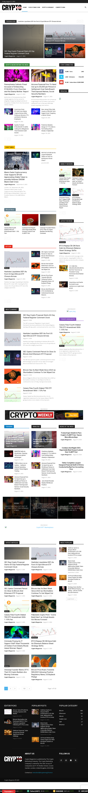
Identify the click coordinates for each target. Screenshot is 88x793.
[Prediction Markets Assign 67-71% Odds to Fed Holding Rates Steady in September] (35, 127)
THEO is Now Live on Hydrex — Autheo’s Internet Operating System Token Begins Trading (21, 467)
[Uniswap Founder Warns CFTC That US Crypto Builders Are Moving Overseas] (48, 220)
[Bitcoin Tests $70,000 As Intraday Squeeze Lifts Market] (8, 711)
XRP (24, 224)
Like (82, 71)
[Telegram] (71, 760)
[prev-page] (5, 139)
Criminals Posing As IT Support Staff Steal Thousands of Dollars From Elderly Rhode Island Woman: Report (64, 203)
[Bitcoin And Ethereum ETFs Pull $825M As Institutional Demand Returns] (35, 291)
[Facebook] (61, 760)
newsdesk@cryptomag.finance (42, 772)
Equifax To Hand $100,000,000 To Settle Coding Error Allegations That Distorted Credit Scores (21, 129)
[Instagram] (66, 760)
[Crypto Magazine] (13, 758)
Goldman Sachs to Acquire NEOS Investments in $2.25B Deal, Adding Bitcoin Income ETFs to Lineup (74, 551)
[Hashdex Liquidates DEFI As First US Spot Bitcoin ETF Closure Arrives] (64, 33)
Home (25, 7)
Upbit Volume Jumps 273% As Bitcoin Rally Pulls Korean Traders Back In (15, 440)
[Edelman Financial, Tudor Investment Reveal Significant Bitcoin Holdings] (8, 732)
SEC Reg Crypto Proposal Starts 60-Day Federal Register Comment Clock (16, 564)
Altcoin (7, 224)
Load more (70, 599)
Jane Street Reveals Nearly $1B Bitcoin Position (48, 483)
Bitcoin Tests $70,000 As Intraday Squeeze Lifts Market (20, 711)
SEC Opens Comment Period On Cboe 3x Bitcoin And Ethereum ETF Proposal (41, 21)
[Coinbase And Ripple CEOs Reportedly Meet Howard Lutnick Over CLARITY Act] (30, 220)
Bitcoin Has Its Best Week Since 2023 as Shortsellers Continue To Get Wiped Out (42, 590)
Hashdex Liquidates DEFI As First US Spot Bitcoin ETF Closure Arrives (15, 273)
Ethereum (75, 195)
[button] (85, 7)
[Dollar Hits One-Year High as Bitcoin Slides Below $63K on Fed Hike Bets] (71, 508)
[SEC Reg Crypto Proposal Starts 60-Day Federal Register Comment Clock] (23, 41)
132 (24, 688)
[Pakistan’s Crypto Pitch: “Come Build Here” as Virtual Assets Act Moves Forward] (78, 172)
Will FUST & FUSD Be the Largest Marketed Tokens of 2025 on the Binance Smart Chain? (48, 156)
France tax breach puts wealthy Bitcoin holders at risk (43, 441)
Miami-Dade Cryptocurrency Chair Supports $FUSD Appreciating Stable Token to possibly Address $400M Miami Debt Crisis (15, 177)
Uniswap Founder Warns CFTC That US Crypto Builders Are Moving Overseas (16, 672)
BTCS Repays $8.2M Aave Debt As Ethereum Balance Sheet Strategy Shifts (77, 201)
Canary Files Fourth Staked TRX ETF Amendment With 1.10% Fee (70, 327)
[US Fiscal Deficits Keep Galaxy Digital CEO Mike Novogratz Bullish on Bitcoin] (63, 577)
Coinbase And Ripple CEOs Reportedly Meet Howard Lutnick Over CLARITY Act (71, 450)
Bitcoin (49, 36)
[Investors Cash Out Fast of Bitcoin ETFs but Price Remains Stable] (16, 508)
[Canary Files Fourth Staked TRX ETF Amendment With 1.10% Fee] (12, 220)
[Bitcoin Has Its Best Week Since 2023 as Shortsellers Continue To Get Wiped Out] (75, 51)
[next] (81, 21)
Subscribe (80, 82)
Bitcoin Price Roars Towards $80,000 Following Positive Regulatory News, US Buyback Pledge (47, 279)
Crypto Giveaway (48, 7)
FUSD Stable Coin (34, 7)
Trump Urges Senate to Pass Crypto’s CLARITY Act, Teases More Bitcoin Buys (71, 435)
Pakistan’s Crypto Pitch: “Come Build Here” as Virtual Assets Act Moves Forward (77, 181)
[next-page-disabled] (9, 201)
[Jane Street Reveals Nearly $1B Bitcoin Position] (35, 483)
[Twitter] (75, 760)
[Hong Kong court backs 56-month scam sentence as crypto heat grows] (63, 284)
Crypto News (8, 169)
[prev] (78, 21)
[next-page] (9, 139)
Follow (81, 77)
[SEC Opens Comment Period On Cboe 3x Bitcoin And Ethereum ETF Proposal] (54, 51)
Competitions (60, 7)
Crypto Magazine (9, 94)
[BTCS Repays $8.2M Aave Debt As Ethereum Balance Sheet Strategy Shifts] (78, 192)
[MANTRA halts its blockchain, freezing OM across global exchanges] (8, 453)
